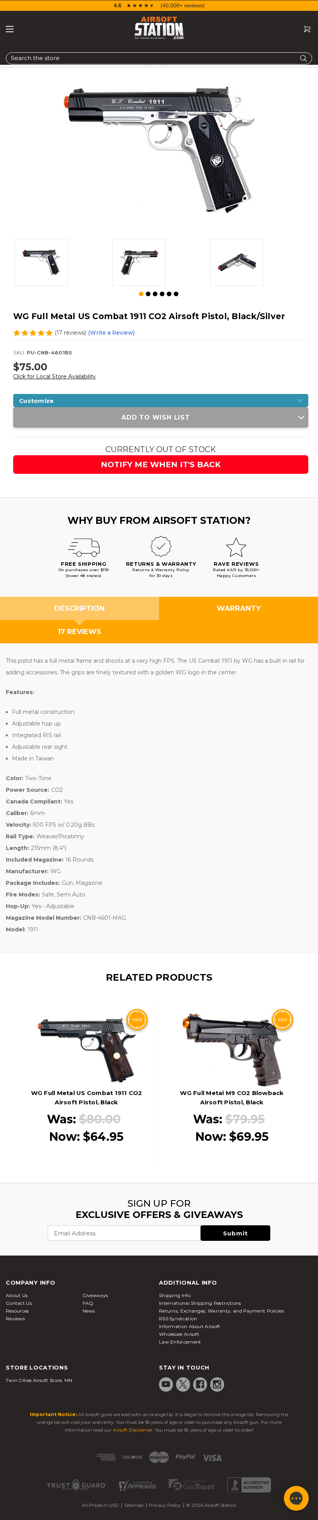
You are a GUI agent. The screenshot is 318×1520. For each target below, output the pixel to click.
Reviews (15, 1318)
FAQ (88, 1303)
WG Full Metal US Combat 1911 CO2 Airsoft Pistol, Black (86, 1097)
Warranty (239, 608)
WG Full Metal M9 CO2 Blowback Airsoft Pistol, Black (231, 1097)
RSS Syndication (178, 1318)
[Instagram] (217, 1384)
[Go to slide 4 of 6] (162, 294)
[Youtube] (166, 1384)
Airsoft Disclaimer (132, 1430)
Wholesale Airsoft (179, 1334)
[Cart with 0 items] (304, 29)
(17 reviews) (70, 332)
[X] (183, 1384)
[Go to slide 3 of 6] (155, 294)
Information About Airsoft (190, 1326)
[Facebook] (200, 1384)
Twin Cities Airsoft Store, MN (39, 1380)
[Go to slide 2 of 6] (148, 294)
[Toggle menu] (9, 29)
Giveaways (95, 1295)
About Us (17, 1295)
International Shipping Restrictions (200, 1303)
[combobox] (159, 58)
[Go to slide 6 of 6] (176, 294)
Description (79, 608)
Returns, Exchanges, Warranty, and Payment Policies (221, 1311)
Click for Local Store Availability (54, 376)
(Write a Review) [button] (111, 332)
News (89, 1311)
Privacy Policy (165, 1505)
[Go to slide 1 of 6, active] (141, 294)
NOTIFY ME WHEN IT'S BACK (161, 464)
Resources (17, 1311)
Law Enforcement (180, 1342)
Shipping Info (175, 1295)
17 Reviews (79, 631)
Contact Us (19, 1303)
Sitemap (133, 1505)
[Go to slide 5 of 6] (169, 294)
